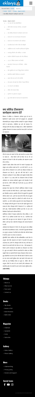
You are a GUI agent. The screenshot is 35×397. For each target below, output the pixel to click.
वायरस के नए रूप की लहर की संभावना (17, 37)
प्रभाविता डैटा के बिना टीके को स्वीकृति (17, 45)
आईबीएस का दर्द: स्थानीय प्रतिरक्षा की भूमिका (18, 48)
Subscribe (7, 337)
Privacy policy (8, 369)
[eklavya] (12, 3)
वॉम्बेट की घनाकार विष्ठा (13, 90)
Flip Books (7, 305)
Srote (6, 334)
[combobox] (23, 9)
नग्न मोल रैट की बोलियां (13, 86)
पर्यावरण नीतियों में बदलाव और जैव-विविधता (18, 56)
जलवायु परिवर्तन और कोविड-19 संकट (17, 52)
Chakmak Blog (8, 366)
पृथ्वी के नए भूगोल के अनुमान (14, 94)
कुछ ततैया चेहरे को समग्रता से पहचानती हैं (17, 98)
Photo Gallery (8, 353)
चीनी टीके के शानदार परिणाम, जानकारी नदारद (16, 28)
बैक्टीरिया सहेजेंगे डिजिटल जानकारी (16, 74)
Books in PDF (8, 308)
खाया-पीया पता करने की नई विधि (15, 78)
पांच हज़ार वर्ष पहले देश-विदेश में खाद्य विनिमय (18, 82)
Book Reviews (8, 311)
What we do (8, 286)
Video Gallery (8, 350)
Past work (7, 289)
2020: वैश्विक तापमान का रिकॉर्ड (15, 60)
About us (7, 282)
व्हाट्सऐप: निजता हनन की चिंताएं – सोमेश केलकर (16, 65)
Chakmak (7, 328)
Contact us (7, 292)
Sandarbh (7, 331)
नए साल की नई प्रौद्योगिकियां (14, 23)
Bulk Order (7, 315)
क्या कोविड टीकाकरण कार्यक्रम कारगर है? (18, 33)
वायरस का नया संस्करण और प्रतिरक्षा (16, 41)
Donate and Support (10, 373)
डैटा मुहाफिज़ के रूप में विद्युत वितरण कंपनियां (18, 70)
